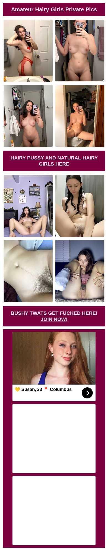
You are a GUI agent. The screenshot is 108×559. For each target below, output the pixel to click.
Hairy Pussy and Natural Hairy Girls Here (54, 161)
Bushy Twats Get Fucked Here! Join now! (54, 316)
